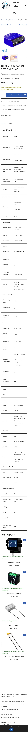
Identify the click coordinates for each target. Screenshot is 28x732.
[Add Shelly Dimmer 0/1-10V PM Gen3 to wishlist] (25, 95)
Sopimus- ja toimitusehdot (8, 722)
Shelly (7, 19)
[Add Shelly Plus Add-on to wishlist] (24, 572)
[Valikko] (25, 5)
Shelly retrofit (13, 19)
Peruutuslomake (5, 724)
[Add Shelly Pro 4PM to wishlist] (24, 540)
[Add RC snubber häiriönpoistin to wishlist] (24, 635)
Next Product (22, 24)
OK (11, 729)
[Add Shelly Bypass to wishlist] (24, 603)
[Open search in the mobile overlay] (25, 12)
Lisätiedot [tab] (11, 124)
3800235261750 (20, 109)
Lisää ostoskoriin (14, 95)
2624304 (13, 109)
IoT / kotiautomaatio (10, 105)
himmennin (3, 111)
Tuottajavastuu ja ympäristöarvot (10, 717)
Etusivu (3, 19)
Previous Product (7, 24)
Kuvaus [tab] (3, 124)
